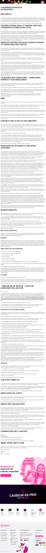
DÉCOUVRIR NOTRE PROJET (6, 475)
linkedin (42, 536)
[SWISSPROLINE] (26, 540)
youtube (41, 536)
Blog (20, 537)
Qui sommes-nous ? (4, 540)
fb (36, 536)
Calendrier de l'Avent (13, 544)
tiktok (39, 536)
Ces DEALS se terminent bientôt (14, 539)
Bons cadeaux (12, 537)
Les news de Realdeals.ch (24, 532)
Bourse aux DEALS (13, 535)
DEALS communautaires (14, 541)
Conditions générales (4, 537)
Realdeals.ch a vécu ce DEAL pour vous (26, 535)
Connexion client (3, 532)
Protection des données (4, 538)
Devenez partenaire (4, 535)
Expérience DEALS (13, 532)
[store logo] (4, 2)
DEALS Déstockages (13, 542)
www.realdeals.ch (21, 297)
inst (37, 536)
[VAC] (21, 540)
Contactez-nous (37, 532)
